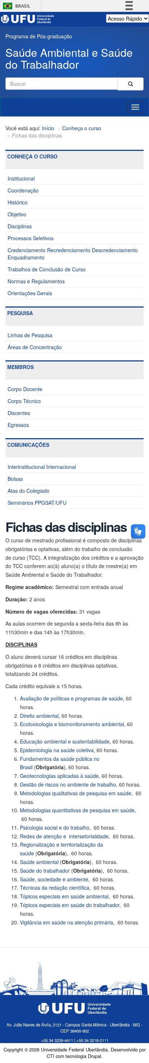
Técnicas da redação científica (54, 887)
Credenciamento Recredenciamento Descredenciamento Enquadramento (73, 253)
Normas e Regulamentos (36, 281)
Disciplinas (20, 226)
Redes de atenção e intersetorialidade (64, 836)
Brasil (15, 6)
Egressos (18, 424)
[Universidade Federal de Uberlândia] (27, 18)
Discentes (19, 412)
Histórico (17, 202)
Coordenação (23, 190)
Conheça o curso (81, 128)
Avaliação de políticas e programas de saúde (71, 698)
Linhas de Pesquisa (30, 335)
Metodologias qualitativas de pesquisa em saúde (75, 793)
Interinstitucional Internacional (42, 466)
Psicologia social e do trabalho (54, 827)
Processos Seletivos (31, 238)
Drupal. (95, 1056)
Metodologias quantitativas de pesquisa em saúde (77, 810)
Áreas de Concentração (35, 347)
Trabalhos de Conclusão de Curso (47, 269)
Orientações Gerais (30, 293)
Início (48, 128)
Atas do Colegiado (29, 490)
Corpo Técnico (24, 401)
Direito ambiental (39, 715)
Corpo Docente (25, 389)
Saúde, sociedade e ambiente (54, 879)
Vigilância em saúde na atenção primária (66, 922)
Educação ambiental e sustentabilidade (65, 741)
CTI (50, 1056)
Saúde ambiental (39, 861)
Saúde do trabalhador (45, 870)
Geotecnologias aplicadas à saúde (59, 775)
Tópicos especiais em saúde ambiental (64, 896)
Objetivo (17, 214)
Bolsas (15, 478)
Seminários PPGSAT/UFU (37, 502)
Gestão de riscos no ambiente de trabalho (68, 784)
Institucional (21, 178)
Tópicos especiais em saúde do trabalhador (69, 905)
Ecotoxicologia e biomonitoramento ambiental (72, 724)
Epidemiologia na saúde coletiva (57, 750)
